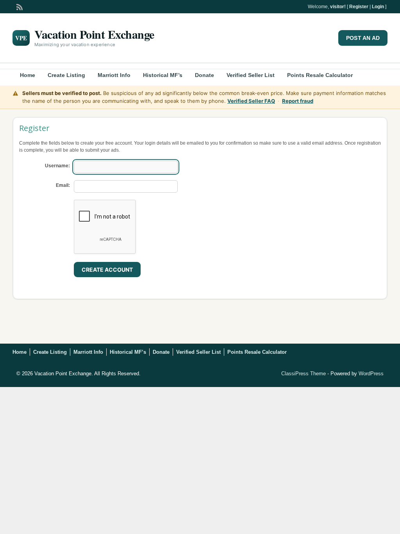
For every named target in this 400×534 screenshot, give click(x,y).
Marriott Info (114, 75)
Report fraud (297, 101)
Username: (57, 165)
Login (378, 6)
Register (358, 6)
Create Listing (66, 75)
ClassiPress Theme (303, 373)
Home (27, 75)
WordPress (371, 373)
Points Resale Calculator (320, 75)
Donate (204, 75)
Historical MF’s (162, 75)
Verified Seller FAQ (251, 101)
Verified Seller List (251, 75)
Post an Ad (363, 38)
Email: (63, 185)
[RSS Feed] (19, 6)
